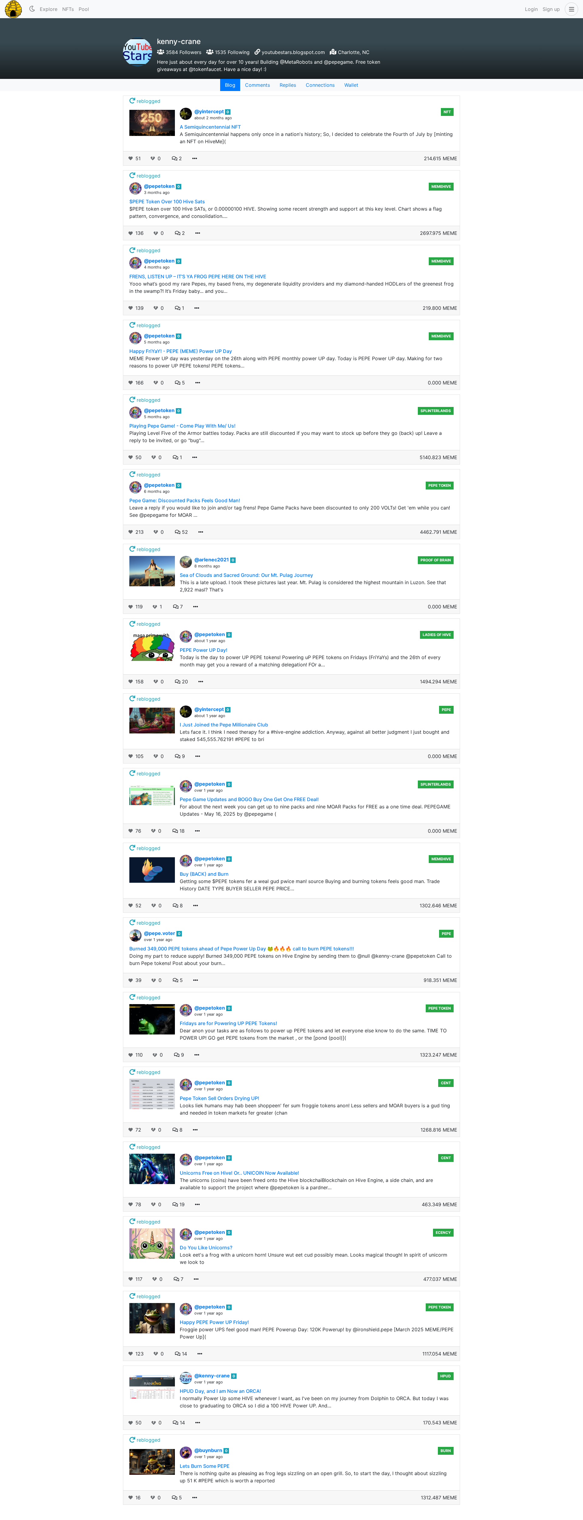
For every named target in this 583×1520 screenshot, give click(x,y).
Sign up (551, 9)
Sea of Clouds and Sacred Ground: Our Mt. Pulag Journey (246, 575)
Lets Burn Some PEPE (205, 1466)
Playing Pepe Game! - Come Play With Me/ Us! (182, 426)
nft (447, 112)
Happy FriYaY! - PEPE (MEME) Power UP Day (180, 351)
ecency (443, 1232)
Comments (257, 85)
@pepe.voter (160, 933)
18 (181, 831)
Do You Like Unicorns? (206, 1247)
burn (446, 1450)
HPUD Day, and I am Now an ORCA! (220, 1391)
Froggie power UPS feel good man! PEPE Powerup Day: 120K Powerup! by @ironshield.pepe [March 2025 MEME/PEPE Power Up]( (317, 1333)
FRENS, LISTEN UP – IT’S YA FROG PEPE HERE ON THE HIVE (197, 276)
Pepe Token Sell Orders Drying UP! (219, 1098)
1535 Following (231, 52)
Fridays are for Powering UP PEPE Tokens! (228, 1023)
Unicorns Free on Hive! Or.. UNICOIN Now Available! (239, 1173)
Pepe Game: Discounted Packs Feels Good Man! (184, 500)
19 (181, 1204)
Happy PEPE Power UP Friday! (214, 1322)
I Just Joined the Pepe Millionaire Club (224, 725)
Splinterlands (436, 410)
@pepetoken (160, 186)
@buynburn (208, 1450)
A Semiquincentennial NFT (210, 127)
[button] (570, 9)
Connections (320, 85)
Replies (288, 85)
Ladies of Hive (437, 634)
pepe (446, 709)
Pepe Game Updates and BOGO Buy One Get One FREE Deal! (249, 799)
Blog (230, 85)
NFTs (68, 9)
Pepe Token (439, 485)
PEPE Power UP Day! (203, 650)
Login (531, 9)
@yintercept (209, 111)
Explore (48, 9)
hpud (445, 1376)
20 (184, 682)
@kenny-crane (212, 1376)
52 (184, 532)
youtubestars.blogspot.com (293, 52)
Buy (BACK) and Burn (204, 874)
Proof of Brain (436, 560)
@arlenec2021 (212, 560)
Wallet (351, 85)
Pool (84, 9)
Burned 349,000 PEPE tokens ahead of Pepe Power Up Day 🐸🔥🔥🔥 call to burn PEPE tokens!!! (241, 949)
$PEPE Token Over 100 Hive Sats (167, 201)
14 (183, 1354)
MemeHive (441, 186)
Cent (446, 1083)
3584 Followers (182, 52)
